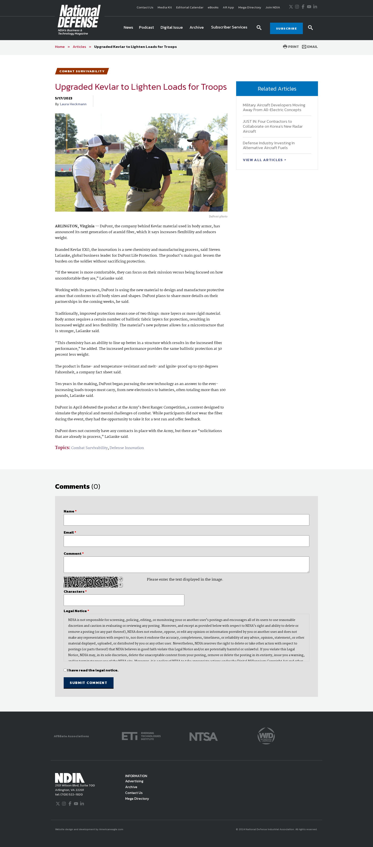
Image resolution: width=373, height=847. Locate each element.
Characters (75, 591)
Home (60, 46)
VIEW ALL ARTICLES (263, 160)
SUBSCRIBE (286, 28)
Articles (79, 46)
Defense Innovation (127, 448)
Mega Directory (249, 7)
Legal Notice (76, 611)
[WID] (266, 735)
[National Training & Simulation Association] (204, 735)
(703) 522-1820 (71, 794)
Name (70, 511)
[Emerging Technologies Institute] (141, 735)
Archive (131, 786)
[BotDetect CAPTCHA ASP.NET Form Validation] (91, 582)
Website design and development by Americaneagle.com (89, 829)
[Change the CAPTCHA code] (121, 579)
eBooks (213, 7)
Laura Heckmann (73, 104)
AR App (228, 7)
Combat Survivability (89, 448)
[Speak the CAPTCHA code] (121, 585)
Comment (74, 553)
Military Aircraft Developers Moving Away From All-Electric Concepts (274, 107)
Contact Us (145, 7)
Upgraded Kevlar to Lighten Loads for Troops (135, 46)
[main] (186, 383)
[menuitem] (128, 28)
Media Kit (165, 7)
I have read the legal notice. (92, 670)
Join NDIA (273, 7)
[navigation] (186, 28)
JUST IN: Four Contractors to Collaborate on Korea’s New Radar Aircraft (273, 126)
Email (312, 46)
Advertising (134, 781)
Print (293, 46)
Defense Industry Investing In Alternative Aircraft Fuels (269, 145)
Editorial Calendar (189, 7)
